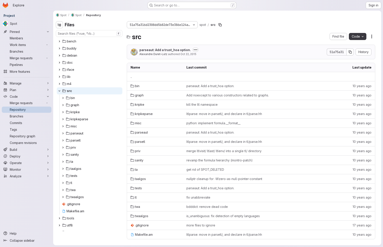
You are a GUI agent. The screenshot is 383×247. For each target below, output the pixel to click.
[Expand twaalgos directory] (63, 197)
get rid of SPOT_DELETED (205, 169)
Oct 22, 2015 (188, 54)
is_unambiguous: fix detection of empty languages (223, 216)
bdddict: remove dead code (207, 207)
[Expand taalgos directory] (63, 168)
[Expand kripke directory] (63, 112)
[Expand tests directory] (63, 175)
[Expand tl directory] (63, 183)
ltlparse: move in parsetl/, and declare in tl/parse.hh (224, 114)
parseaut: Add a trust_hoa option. (165, 50)
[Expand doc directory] (59, 62)
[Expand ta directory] (63, 161)
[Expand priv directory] (63, 147)
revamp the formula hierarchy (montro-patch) (219, 160)
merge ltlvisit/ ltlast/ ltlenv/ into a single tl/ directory (224, 151)
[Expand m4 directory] (59, 83)
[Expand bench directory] (59, 41)
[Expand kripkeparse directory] (63, 119)
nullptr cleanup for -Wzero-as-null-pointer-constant (224, 179)
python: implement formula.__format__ (213, 123)
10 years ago (362, 86)
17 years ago (362, 225)
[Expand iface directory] (59, 69)
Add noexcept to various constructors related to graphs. (227, 95)
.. (131, 77)
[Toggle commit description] (195, 50)
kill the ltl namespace (202, 104)
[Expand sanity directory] (63, 154)
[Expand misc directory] (63, 126)
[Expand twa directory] (63, 190)
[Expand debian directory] (59, 55)
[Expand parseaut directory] (63, 133)
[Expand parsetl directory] (63, 140)
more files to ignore (200, 225)
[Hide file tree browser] (59, 24)
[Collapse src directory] (59, 91)
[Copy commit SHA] (350, 52)
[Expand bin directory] (63, 98)
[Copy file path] (220, 24)
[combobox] (89, 33)
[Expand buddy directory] (59, 48)
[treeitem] (89, 41)
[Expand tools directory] (59, 218)
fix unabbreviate (198, 197)
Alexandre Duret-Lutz (153, 54)
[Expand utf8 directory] (59, 225)
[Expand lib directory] (59, 76)
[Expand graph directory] (63, 105)
